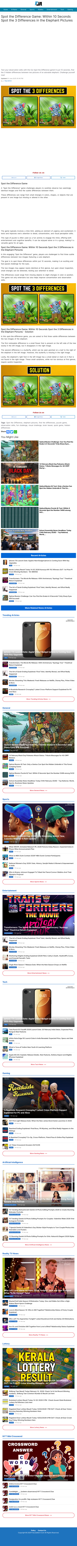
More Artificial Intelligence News (37, 1245)
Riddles (40, 9)
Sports (32, 9)
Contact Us (42, 1530)
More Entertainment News (37, 973)
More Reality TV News (37, 1335)
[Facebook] (8, 431)
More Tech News (37, 1064)
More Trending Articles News (37, 699)
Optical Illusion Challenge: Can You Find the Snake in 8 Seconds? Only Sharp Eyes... (56, 443)
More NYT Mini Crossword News (37, 1515)
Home (6, 9)
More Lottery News (37, 1427)
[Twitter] (11, 431)
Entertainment (52, 9)
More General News (37, 790)
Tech (62, 9)
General (23, 9)
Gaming (70, 9)
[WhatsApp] (15, 431)
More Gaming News (37, 1153)
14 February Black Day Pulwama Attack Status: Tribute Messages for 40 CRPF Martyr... (54, 466)
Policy (33, 1530)
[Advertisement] (38, 38)
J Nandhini (7, 81)
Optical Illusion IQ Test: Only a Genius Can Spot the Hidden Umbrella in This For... (55, 487)
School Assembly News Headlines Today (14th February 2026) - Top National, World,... (55, 532)
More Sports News (37, 882)
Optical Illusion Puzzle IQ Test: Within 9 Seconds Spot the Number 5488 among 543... (54, 510)
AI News (14, 9)
